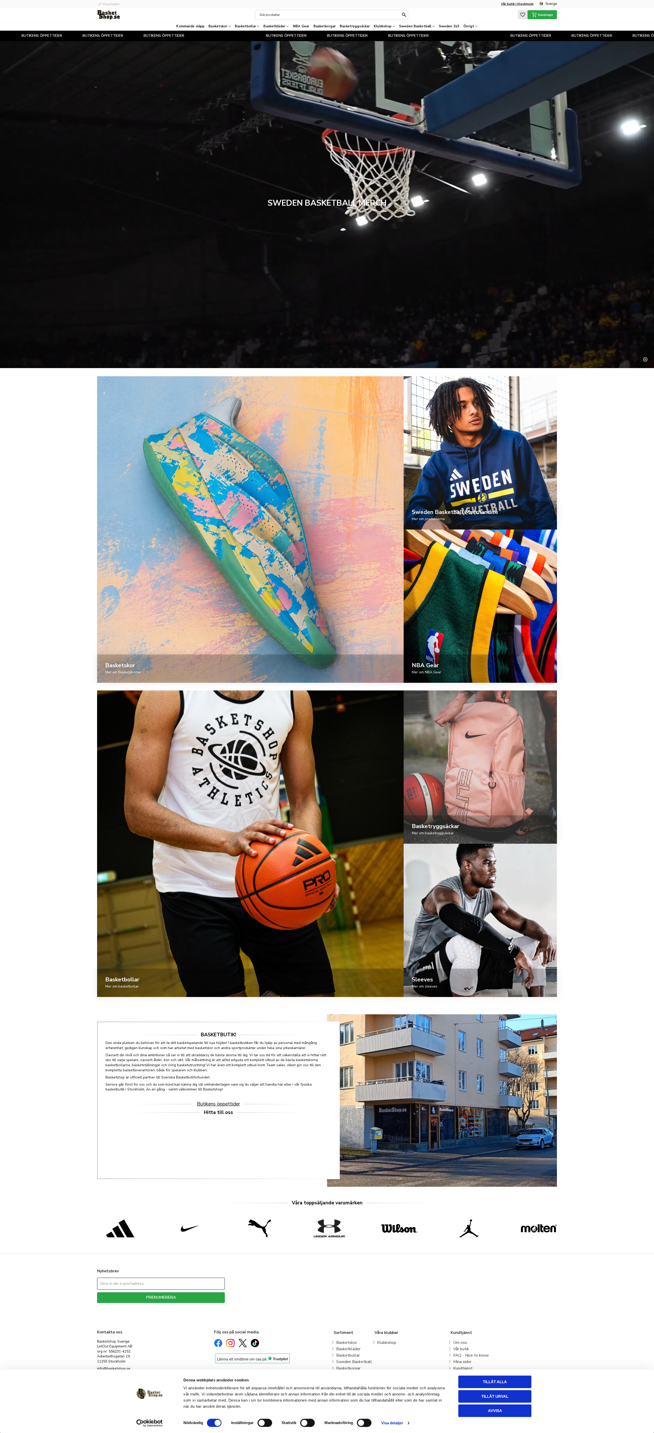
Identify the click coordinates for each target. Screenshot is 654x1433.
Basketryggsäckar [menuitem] (355, 26)
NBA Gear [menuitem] (301, 26)
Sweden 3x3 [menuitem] (449, 26)
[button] (523, 14)
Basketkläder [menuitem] (274, 26)
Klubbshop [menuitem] (382, 26)
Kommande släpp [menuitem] (190, 26)
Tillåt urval (494, 1396)
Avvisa (495, 1410)
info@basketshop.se (113, 1368)
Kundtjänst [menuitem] (463, 1368)
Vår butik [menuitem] (461, 1349)
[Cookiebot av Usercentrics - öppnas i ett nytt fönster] (149, 1423)
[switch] (265, 1423)
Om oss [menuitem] (460, 1342)
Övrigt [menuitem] (468, 26)
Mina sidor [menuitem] (462, 1362)
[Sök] (404, 14)
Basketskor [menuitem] (217, 26)
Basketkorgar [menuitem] (324, 26)
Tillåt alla (495, 1382)
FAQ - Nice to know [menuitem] (471, 1355)
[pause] (645, 359)
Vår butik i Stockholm (517, 4)
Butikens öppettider (218, 1104)
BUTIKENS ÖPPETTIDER (20, 35)
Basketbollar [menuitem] (245, 26)
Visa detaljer (392, 1423)
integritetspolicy (179, 1307)
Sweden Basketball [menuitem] (415, 26)
